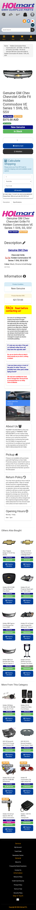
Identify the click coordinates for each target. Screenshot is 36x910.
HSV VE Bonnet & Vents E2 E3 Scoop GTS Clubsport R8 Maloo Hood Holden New (8, 745)
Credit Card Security (18, 881)
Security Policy (18, 893)
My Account (18, 847)
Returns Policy (18, 877)
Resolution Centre (18, 855)
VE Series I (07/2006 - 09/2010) (15, 49)
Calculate (19, 190)
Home (6, 46)
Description (6, 202)
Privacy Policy (18, 885)
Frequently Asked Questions (18, 866)
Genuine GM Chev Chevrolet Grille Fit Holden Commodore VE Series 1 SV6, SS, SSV (16, 53)
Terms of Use (18, 889)
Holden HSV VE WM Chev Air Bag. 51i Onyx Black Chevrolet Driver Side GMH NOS (8, 591)
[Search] (32, 30)
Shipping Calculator (9, 565)
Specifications (17, 202)
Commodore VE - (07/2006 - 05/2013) (17, 48)
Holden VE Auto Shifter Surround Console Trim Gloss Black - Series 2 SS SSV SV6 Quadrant (26, 663)
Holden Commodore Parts (18, 46)
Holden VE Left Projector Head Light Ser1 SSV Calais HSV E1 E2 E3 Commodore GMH (27, 591)
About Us (18, 862)
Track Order (18, 851)
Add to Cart (18, 146)
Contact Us (18, 870)
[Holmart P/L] (18, 6)
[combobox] (16, 30)
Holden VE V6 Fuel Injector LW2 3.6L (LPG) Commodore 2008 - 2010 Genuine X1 (8, 817)
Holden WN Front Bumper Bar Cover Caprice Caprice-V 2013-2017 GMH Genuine (8, 663)
